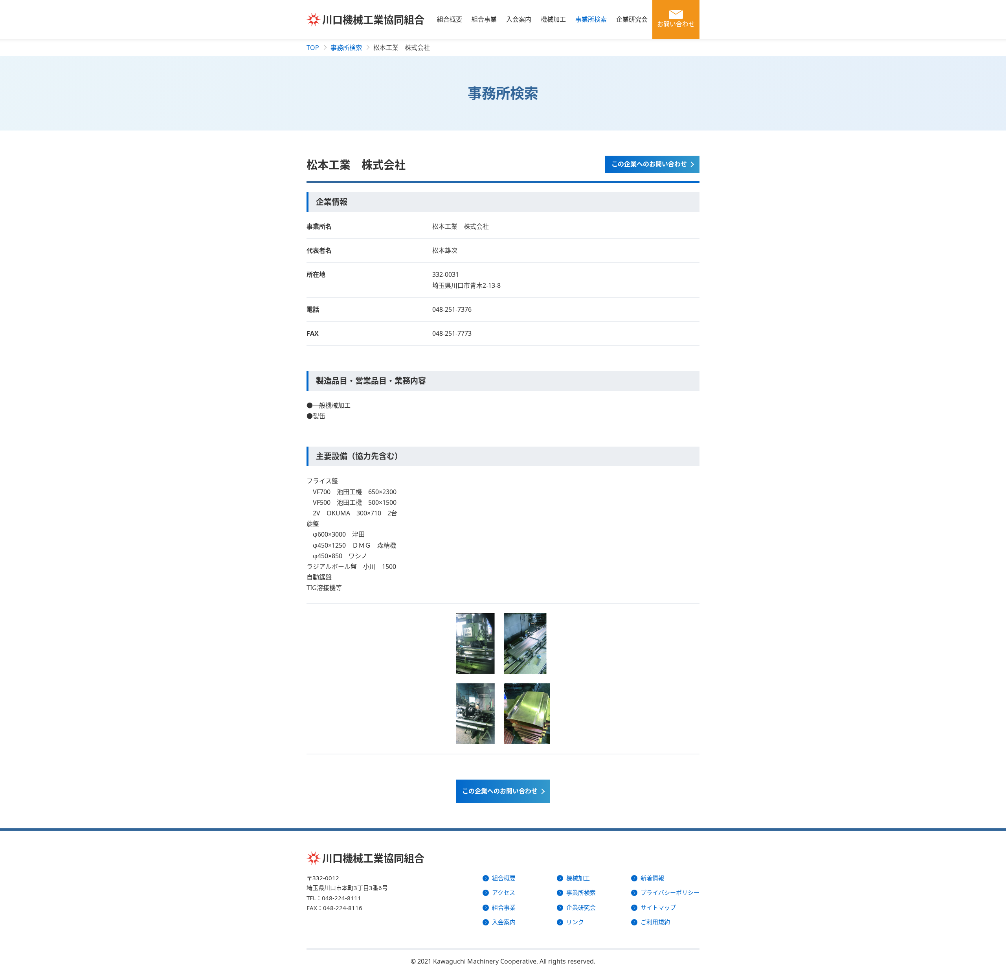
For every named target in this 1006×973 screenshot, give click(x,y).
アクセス (503, 892)
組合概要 (449, 19)
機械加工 (553, 19)
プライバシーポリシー (670, 892)
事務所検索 (346, 47)
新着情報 (652, 878)
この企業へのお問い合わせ (649, 164)
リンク (575, 922)
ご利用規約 (655, 922)
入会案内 (518, 19)
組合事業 (484, 19)
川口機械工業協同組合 (373, 20)
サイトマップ (658, 907)
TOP (313, 47)
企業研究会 (632, 19)
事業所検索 (591, 19)
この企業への (500, 791)
